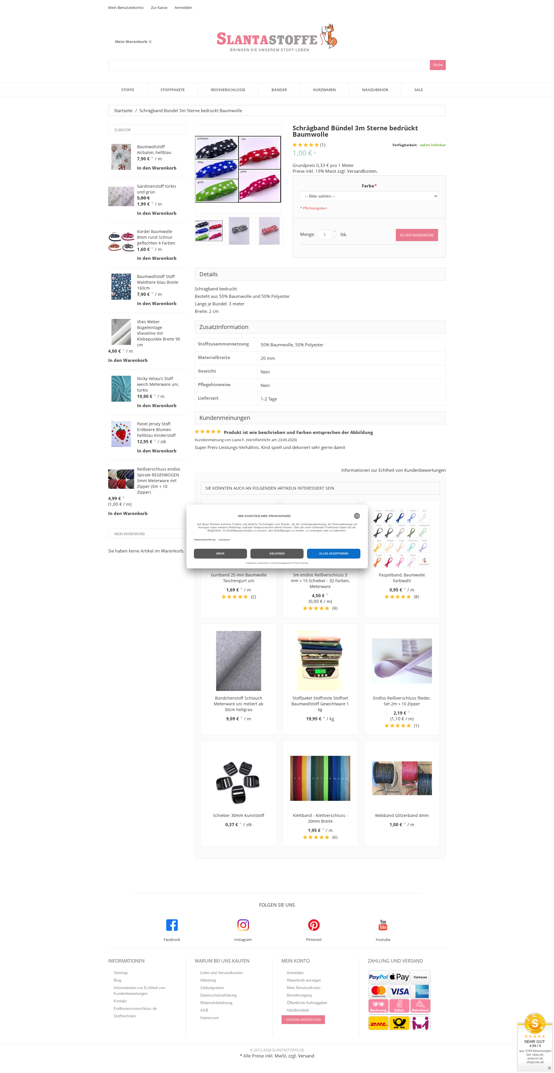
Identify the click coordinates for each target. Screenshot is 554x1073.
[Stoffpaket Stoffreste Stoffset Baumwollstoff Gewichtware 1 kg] (320, 661)
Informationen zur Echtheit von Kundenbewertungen (393, 470)
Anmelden (183, 7)
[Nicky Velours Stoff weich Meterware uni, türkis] (121, 389)
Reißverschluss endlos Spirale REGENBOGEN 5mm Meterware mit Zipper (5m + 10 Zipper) (158, 480)
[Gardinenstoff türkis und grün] (121, 196)
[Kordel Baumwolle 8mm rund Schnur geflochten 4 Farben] (121, 242)
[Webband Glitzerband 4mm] (401, 778)
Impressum (209, 1018)
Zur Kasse (159, 7)
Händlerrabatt (298, 1010)
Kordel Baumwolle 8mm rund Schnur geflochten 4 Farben (156, 237)
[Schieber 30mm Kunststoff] (238, 778)
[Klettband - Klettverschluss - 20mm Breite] (320, 778)
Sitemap (121, 973)
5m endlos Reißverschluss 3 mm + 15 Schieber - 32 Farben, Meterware (320, 580)
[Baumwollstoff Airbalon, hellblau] (121, 157)
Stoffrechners (125, 1016)
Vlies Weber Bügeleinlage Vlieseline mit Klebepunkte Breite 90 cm (158, 333)
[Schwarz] (239, 231)
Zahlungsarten (212, 988)
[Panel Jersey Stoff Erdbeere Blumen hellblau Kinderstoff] (121, 434)
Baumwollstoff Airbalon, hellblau (154, 149)
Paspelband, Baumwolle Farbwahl (402, 577)
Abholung (208, 980)
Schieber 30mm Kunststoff (238, 815)
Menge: (307, 234)
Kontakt (120, 1001)
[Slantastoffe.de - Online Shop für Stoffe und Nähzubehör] (277, 37)
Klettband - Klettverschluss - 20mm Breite (320, 818)
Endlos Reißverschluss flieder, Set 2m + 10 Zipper (402, 700)
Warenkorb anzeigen (304, 980)
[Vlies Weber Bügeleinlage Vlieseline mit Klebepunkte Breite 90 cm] (121, 332)
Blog (117, 980)
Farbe (369, 186)
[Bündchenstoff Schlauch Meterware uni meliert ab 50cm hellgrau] (238, 661)
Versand (306, 1056)
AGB (204, 1010)
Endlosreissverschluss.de (135, 1008)
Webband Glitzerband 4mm (402, 815)
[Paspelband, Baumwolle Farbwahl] (401, 538)
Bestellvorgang (299, 995)
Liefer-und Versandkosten (221, 973)
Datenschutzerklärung (218, 995)
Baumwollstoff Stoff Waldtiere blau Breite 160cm (157, 282)
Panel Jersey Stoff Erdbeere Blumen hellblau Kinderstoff (156, 429)
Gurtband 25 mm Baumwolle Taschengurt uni (239, 577)
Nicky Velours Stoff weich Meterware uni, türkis (158, 384)
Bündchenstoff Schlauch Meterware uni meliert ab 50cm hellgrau (238, 703)
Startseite (123, 110)
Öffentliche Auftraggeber (307, 1003)
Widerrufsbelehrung (216, 1003)
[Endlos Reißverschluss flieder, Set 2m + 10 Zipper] (401, 661)
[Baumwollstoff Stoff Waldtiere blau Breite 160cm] (121, 287)
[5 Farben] (209, 231)
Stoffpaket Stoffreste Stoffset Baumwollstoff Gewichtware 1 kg (320, 703)
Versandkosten (362, 171)
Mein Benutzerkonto (126, 7)
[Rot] (269, 231)
